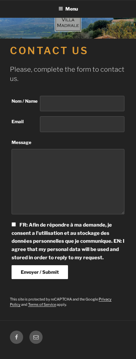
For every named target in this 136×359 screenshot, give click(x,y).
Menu (71, 9)
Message (21, 142)
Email (18, 121)
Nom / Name (25, 101)
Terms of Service (42, 304)
